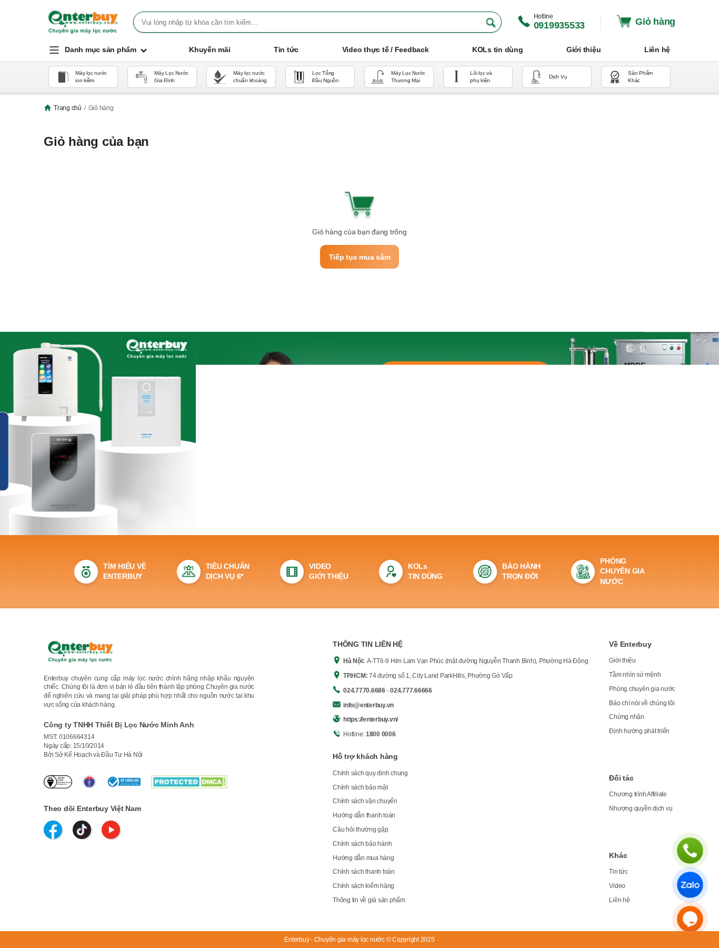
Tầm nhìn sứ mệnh (635, 674)
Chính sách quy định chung (370, 773)
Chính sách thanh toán (364, 871)
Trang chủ (68, 108)
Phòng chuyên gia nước (642, 689)
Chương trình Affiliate (638, 794)
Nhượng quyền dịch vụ (640, 808)
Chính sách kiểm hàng (363, 886)
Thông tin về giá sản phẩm (369, 900)
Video (617, 886)
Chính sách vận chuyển (365, 801)
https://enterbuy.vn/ (370, 719)
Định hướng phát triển (639, 731)
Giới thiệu (622, 660)
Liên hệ (619, 900)
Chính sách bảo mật (360, 787)
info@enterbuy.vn (368, 705)
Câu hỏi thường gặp (360, 829)
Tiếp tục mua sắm (360, 257)
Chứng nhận (626, 716)
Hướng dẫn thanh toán (364, 815)
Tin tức (618, 871)
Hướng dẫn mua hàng (363, 858)
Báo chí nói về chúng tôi (641, 703)
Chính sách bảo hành (362, 843)
